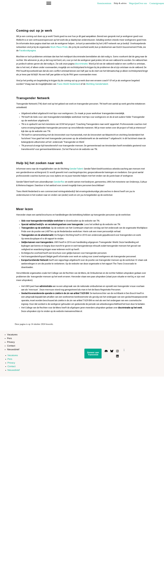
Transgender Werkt (108, 242)
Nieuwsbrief (13, 349)
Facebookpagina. (27, 50)
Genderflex (59, 181)
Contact (11, 345)
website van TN (42, 131)
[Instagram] (117, 351)
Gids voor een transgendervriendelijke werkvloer (57, 117)
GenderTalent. (76, 168)
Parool (72, 149)
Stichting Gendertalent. (97, 84)
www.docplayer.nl (33, 238)
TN (39, 103)
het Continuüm (76, 227)
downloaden (72, 220)
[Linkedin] (117, 356)
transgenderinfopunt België (38, 256)
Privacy (11, 342)
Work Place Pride (59, 47)
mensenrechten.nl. (73, 311)
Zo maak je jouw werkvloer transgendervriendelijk (99, 113)
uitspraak (30, 296)
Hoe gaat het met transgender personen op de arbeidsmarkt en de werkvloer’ (70, 138)
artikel (96, 224)
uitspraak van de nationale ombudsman (82, 286)
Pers (9, 338)
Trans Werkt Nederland (68, 84)
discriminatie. (82, 63)
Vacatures (12, 334)
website (86, 149)
